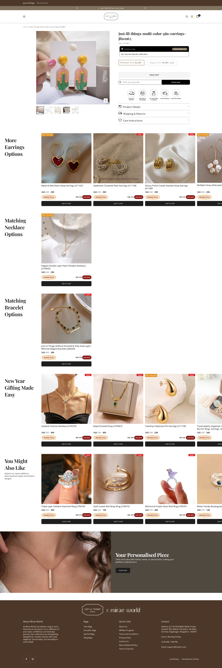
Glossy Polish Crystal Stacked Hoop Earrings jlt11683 (166, 187)
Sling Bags (88, 637)
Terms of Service (126, 649)
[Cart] (197, 16)
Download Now (178, 49)
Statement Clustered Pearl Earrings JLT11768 (114, 185)
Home (25, 27)
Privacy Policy (125, 637)
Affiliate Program (126, 630)
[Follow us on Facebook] (26, 659)
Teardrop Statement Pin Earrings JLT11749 (165, 426)
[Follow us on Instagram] (32, 659)
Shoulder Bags (90, 630)
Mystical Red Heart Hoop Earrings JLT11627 (62, 185)
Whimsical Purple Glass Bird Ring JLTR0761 (166, 506)
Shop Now (123, 570)
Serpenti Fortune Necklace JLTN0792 (59, 426)
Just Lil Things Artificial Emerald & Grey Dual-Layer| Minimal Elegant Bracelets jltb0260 (66, 347)
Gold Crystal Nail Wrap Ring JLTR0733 (111, 506)
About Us (123, 626)
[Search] (187, 16)
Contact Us (124, 641)
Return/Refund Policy (128, 645)
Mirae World (42, 3)
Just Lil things (29, 3)
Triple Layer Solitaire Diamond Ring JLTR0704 (63, 506)
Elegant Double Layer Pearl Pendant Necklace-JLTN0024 (63, 267)
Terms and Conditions (128, 634)
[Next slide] (218, 169)
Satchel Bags (89, 634)
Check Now (175, 82)
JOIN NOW (87, 197)
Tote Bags (88, 626)
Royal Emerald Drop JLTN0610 (107, 426)
